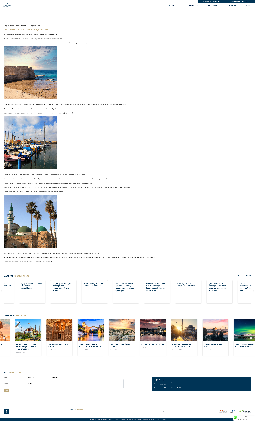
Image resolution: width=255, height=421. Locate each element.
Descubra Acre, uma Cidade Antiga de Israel (25, 26)
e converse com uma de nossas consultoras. (141, 257)
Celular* (30, 383)
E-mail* (6, 383)
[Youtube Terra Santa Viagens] (166, 411)
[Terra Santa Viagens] (6, 4)
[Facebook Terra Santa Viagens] (160, 411)
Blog (248, 6)
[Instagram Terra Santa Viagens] (162, 411)
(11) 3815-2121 (159, 380)
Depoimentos (212, 6)
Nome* (6, 377)
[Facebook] (243, 1)
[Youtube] (249, 1)
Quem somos (232, 6)
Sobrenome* (31, 377)
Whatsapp (163, 384)
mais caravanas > (245, 315)
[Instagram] (246, 1)
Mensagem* (55, 377)
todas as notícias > (244, 276)
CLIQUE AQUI (124, 257)
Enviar (6, 390)
